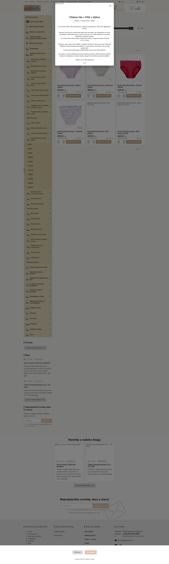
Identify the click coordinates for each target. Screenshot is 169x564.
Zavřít (84, 63)
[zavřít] (110, 6)
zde (93, 559)
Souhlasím (91, 552)
